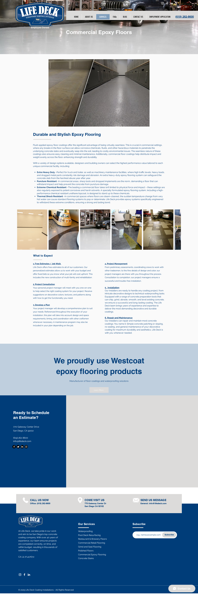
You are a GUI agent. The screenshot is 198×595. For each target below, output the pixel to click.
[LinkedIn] (171, 3)
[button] (89, 17)
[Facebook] (167, 3)
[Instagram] (162, 3)
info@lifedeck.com (22, 441)
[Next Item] (176, 229)
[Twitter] (18, 446)
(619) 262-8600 (184, 16)
